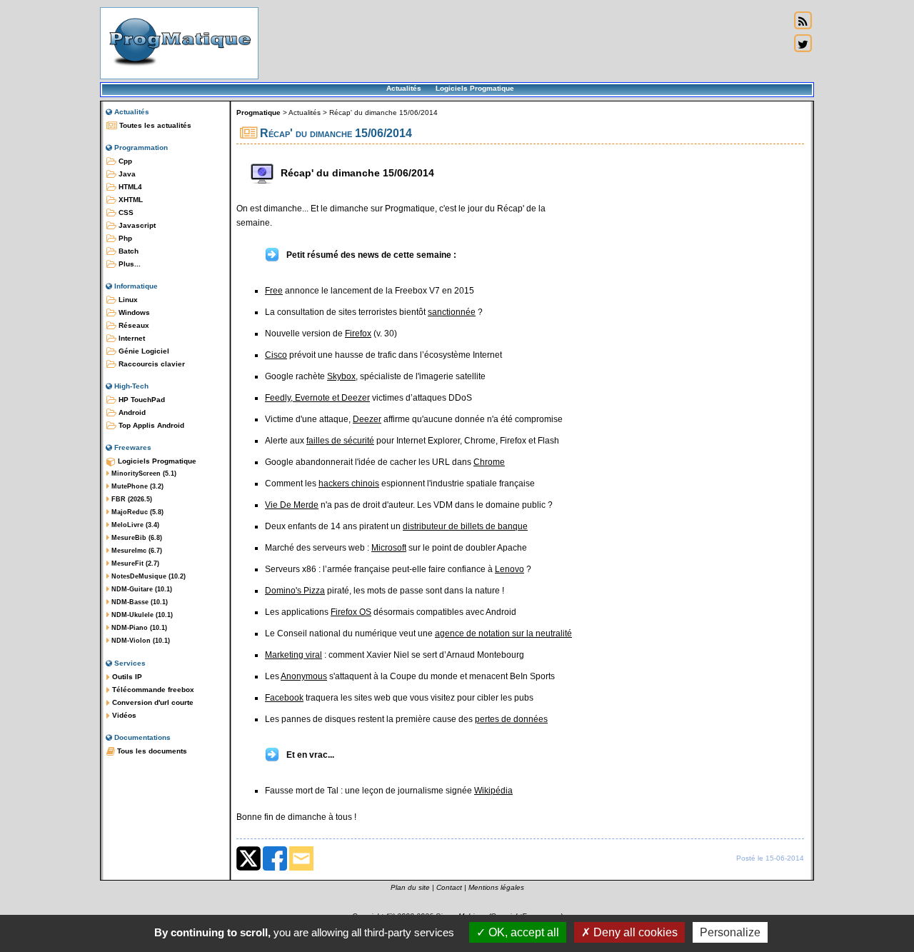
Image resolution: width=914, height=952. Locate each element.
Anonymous (304, 676)
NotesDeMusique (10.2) (147, 576)
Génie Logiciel (142, 351)
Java (126, 174)
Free (274, 291)
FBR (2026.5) (130, 499)
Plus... (128, 264)
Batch (127, 251)
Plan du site (410, 887)
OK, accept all (522, 932)
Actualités (403, 88)
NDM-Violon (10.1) (139, 640)
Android (131, 412)
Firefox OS (351, 612)
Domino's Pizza (295, 591)
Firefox (358, 334)
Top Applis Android (150, 425)
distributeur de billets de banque (465, 526)
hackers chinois (348, 483)
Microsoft (388, 548)
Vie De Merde (291, 505)
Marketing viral (293, 655)
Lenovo (509, 569)
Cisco (276, 355)
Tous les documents (151, 751)
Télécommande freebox (152, 689)
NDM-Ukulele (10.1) (141, 614)
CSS (125, 212)
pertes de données (511, 719)
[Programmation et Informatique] (179, 70)
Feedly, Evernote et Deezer (317, 398)
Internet (130, 338)
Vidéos (123, 715)
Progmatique (258, 112)
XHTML (129, 200)
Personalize (730, 932)
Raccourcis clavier (150, 364)
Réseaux (132, 325)
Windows (133, 312)
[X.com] (248, 868)
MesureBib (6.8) (135, 537)
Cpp (124, 161)
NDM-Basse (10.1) (138, 602)
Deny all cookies (634, 932)
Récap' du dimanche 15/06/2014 (383, 112)
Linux (127, 300)
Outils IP (126, 677)
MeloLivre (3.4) (134, 524)
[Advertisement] (524, 43)
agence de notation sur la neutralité (503, 633)
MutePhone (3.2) (136, 486)
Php (124, 238)
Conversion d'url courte (152, 702)
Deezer (367, 419)
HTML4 (129, 187)
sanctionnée (452, 312)
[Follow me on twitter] (802, 44)
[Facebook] (275, 868)
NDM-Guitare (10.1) (140, 589)
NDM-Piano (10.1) (138, 627)
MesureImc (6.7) (135, 550)
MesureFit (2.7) (134, 563)
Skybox (341, 376)
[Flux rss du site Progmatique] (802, 21)
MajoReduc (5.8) (136, 512)
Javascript (136, 225)
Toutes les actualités (154, 125)
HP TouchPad (140, 400)
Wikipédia (493, 791)
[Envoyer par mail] (301, 868)
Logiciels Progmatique (475, 88)
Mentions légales (496, 887)
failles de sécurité (340, 441)
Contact (449, 887)
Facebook (284, 698)
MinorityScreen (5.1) (142, 473)
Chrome (489, 462)
